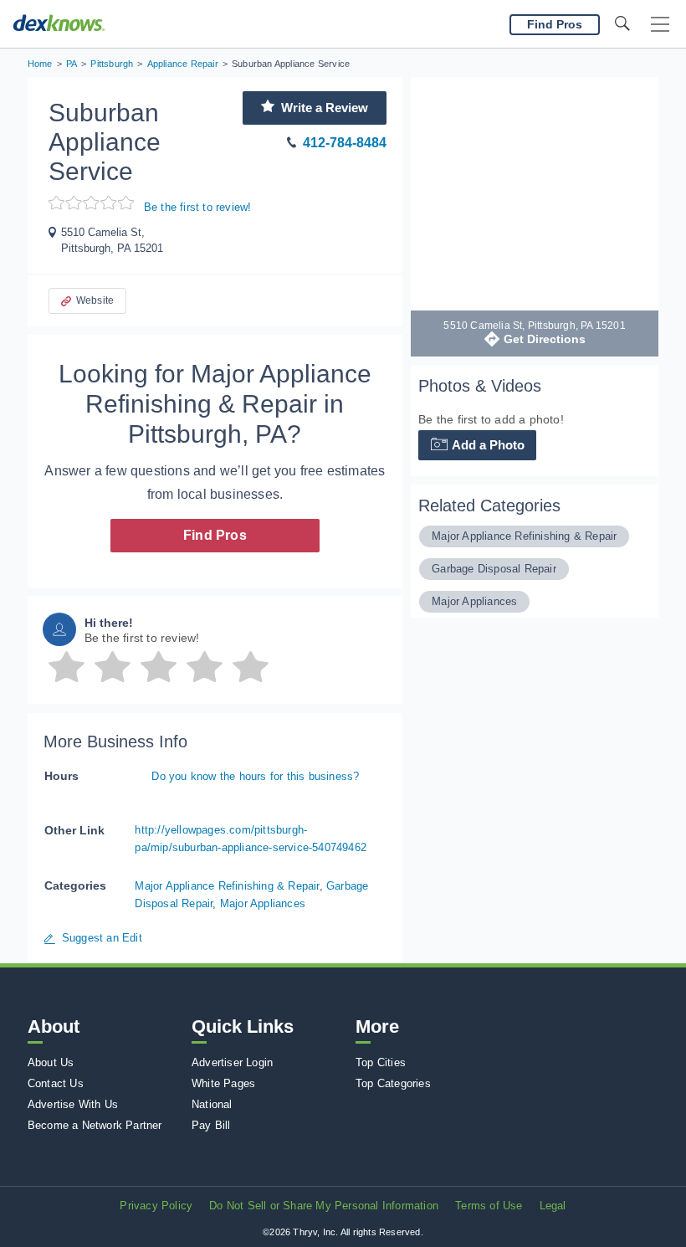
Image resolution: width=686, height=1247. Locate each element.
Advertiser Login (232, 1062)
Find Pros (215, 535)
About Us (51, 1062)
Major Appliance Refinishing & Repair (227, 886)
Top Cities (381, 1062)
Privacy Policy (156, 1205)
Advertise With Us (73, 1104)
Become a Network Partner (95, 1125)
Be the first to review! (198, 207)
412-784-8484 (345, 143)
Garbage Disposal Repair (494, 568)
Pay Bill (211, 1125)
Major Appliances (262, 903)
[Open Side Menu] (660, 25)
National (212, 1104)
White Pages (223, 1083)
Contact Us (56, 1083)
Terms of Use (488, 1205)
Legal (553, 1205)
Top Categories (393, 1083)
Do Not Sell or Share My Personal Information (323, 1205)
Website (95, 300)
